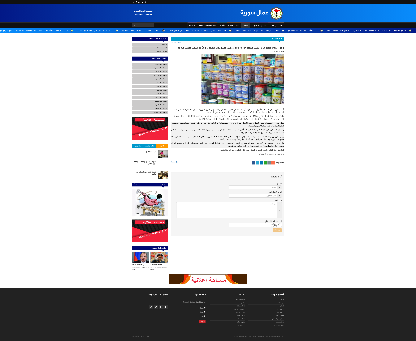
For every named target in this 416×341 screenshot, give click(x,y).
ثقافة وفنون (149, 145)
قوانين (282, 306)
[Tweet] (257, 162)
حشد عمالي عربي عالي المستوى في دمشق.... (95, 30)
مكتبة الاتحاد (280, 316)
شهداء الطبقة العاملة (207, 25)
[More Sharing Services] (273, 162)
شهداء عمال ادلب (162, 86)
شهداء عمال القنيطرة (160, 75)
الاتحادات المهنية (162, 48)
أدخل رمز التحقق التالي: (273, 221)
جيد (202, 316)
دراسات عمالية (233, 25)
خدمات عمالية (241, 306)
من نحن (274, 25)
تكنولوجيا (138, 145)
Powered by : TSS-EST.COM (140, 337)
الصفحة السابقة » (176, 42)
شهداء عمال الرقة (161, 94)
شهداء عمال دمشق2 (160, 68)
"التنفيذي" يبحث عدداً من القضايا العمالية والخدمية (141, 30)
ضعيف (201, 308)
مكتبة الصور (280, 309)
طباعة (173, 162)
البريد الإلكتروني (275, 192)
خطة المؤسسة (240, 300)
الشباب (161, 145)
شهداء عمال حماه (161, 71)
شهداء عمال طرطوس (160, 112)
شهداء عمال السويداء (160, 105)
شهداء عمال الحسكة (161, 101)
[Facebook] (254, 162)
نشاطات (222, 25)
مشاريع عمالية (240, 322)
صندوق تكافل (241, 316)
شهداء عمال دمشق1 (160, 64)
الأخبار (246, 25)
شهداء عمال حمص (161, 79)
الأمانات (164, 44)
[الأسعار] (150, 202)
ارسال (278, 230)
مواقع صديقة (280, 322)
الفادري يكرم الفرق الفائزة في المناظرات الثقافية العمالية (257, 30)
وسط (202, 312)
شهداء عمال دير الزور (161, 97)
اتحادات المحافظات (161, 51)
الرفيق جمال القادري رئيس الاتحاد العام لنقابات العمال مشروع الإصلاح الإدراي (197, 30)
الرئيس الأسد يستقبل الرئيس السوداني (303, 30)
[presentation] (136, 184)
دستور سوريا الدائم (278, 319)
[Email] (269, 162)
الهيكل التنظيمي (259, 25)
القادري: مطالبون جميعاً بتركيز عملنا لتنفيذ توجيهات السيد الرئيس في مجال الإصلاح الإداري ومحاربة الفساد (366, 30)
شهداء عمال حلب (162, 90)
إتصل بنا (192, 25)
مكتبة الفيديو (280, 312)
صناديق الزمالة (240, 312)
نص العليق (278, 200)
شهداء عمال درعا (162, 83)
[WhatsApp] (265, 162)
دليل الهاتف (241, 325)
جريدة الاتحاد (280, 303)
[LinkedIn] (261, 162)
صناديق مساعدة (240, 303)
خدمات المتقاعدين (239, 309)
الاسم (279, 183)
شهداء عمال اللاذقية (161, 108)
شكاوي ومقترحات (278, 325)
